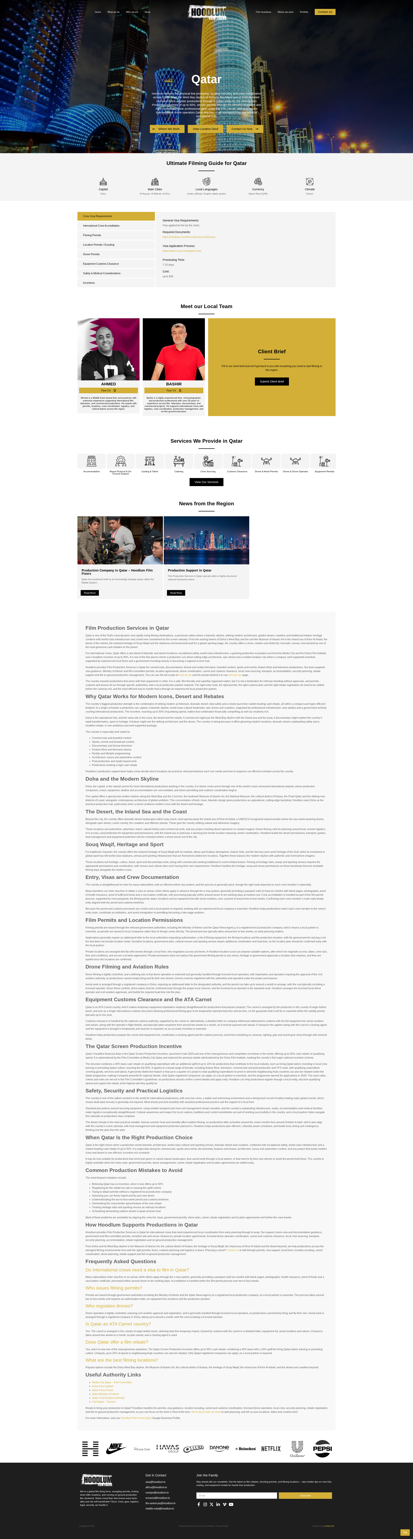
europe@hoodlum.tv (157, 1492)
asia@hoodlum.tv (156, 1482)
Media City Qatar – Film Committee (112, 1382)
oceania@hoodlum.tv (158, 1498)
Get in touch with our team (206, 1412)
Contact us (233, 1250)
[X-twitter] (211, 1504)
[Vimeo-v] (224, 1504)
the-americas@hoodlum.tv (161, 1503)
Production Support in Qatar (190, 570)
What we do (113, 12)
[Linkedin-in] (218, 1504)
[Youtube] (231, 1504)
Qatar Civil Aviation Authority (108, 1397)
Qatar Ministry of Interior (105, 1394)
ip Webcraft (329, 1526)
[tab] (116, 216)
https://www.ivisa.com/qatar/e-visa (182, 251)
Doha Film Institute (102, 1386)
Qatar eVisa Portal (102, 1390)
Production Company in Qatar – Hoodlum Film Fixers (117, 572)
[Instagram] (205, 1504)
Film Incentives (263, 12)
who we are (235, 675)
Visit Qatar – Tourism (104, 1401)
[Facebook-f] (198, 1504)
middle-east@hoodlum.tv (160, 1508)
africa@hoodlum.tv (156, 1487)
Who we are (132, 12)
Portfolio (304, 12)
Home (98, 12)
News (147, 12)
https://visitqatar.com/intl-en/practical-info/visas (189, 237)
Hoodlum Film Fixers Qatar (136, 1418)
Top (405, 1532)
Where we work (285, 12)
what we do (185, 675)
